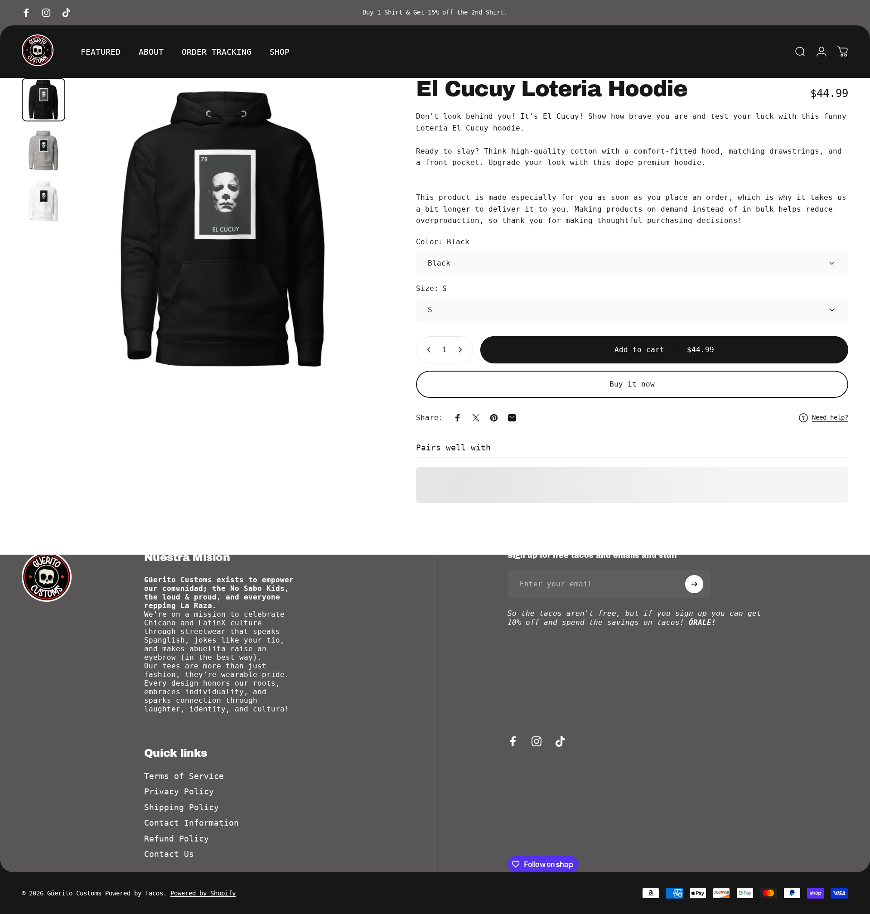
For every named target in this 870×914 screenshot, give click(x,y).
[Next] (351, 251)
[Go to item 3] (43, 201)
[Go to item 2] (43, 150)
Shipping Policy (181, 807)
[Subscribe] (694, 584)
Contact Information (191, 822)
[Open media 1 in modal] (223, 229)
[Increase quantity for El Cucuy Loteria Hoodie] (462, 350)
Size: (431, 288)
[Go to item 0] (43, 99)
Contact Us (169, 854)
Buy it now (632, 384)
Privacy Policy (179, 791)
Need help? (830, 417)
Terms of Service (184, 776)
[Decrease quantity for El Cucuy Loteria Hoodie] (426, 350)
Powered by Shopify (203, 893)
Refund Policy (176, 838)
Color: (442, 241)
